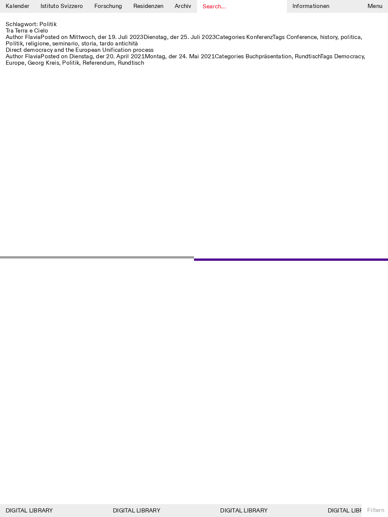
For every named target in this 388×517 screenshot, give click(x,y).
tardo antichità (119, 43)
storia (89, 43)
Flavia (33, 37)
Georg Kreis (43, 63)
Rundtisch (307, 56)
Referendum (99, 63)
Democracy (349, 56)
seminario (65, 43)
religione (37, 43)
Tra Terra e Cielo (27, 30)
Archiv (183, 6)
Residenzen (148, 6)
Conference (301, 37)
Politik (14, 43)
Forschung (108, 6)
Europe (15, 63)
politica (351, 37)
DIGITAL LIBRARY (27, 510)
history (329, 37)
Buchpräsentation (269, 56)
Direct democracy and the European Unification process (79, 50)
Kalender (17, 6)
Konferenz (259, 37)
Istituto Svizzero (62, 6)
